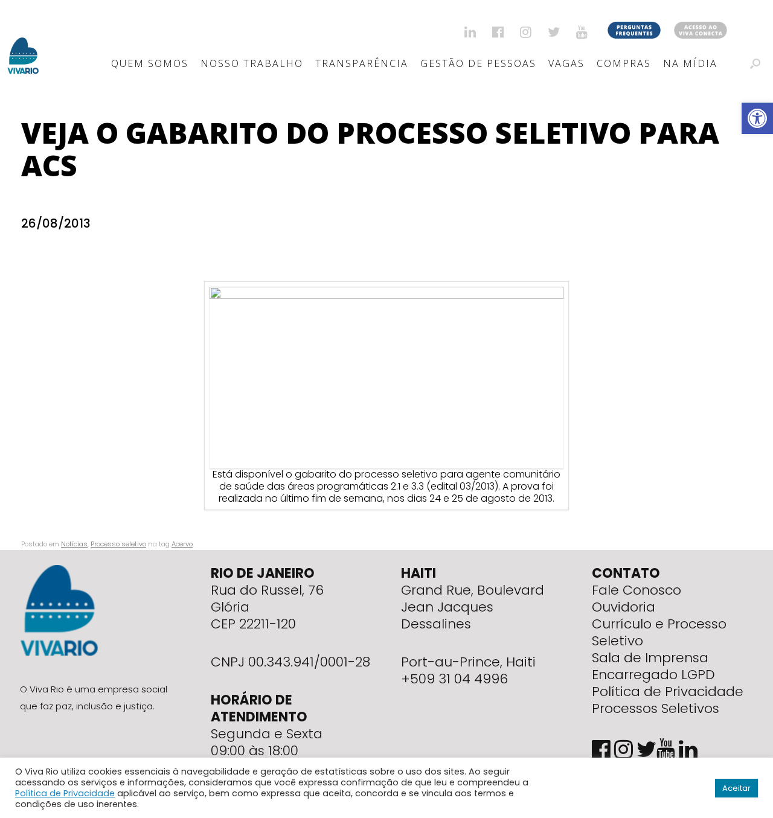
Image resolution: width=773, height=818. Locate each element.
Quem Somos (149, 63)
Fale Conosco (636, 590)
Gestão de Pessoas (478, 63)
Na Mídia (690, 63)
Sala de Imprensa (650, 657)
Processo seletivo (118, 544)
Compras (624, 63)
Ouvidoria (623, 607)
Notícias (74, 544)
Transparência (361, 63)
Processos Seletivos (655, 708)
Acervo (182, 544)
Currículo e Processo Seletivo (659, 632)
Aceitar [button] (736, 788)
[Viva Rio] (23, 40)
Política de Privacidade (667, 691)
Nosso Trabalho (251, 63)
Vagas (566, 63)
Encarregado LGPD (653, 674)
